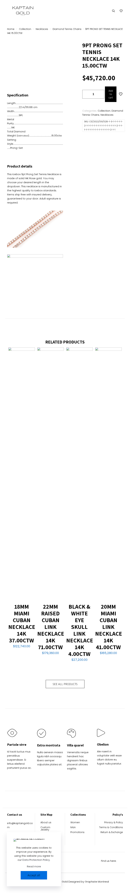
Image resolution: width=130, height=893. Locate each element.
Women (75, 822)
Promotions (77, 832)
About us (45, 822)
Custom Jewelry (45, 828)
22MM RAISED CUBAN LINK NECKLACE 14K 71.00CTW (50, 627)
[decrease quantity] (86, 94)
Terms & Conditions (111, 827)
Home (10, 29)
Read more (34, 866)
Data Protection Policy (36, 860)
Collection (25, 29)
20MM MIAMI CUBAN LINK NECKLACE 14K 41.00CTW (108, 627)
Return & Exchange (112, 832)
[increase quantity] (100, 94)
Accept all (34, 875)
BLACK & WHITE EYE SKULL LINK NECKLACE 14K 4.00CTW (79, 630)
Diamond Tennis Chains (67, 29)
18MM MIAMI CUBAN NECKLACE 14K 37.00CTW (21, 623)
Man (73, 827)
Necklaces (42, 29)
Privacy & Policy (113, 822)
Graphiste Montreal (97, 881)
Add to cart (111, 94)
